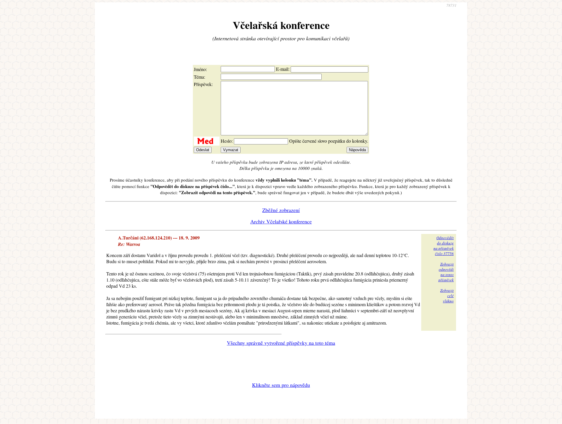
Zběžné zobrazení (281, 209)
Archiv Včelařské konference (281, 221)
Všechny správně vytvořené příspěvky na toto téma (281, 342)
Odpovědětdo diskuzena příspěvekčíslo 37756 (444, 245)
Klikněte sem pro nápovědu (281, 384)
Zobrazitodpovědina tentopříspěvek (446, 271)
